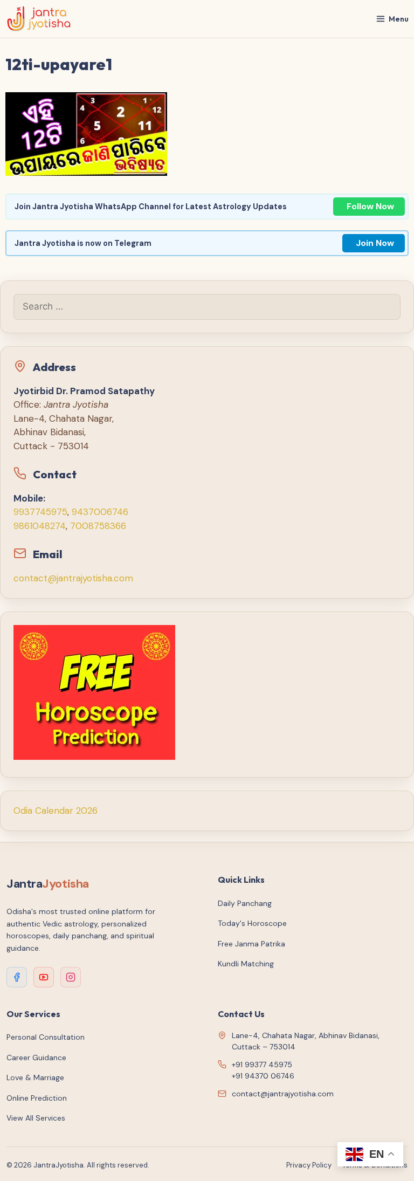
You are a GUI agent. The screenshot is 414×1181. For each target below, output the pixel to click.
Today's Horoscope (252, 923)
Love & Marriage (35, 1077)
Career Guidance (36, 1057)
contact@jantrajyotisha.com (73, 578)
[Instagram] (70, 977)
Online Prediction (36, 1098)
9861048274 (39, 526)
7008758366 (98, 526)
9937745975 (40, 512)
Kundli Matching (246, 964)
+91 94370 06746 (263, 1076)
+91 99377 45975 (262, 1064)
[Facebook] (16, 977)
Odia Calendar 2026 (55, 810)
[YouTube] (43, 977)
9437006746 (100, 512)
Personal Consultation (45, 1037)
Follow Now (370, 206)
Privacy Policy (309, 1165)
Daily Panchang (245, 903)
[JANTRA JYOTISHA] (39, 19)
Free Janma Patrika (251, 944)
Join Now (375, 243)
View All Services (35, 1118)
